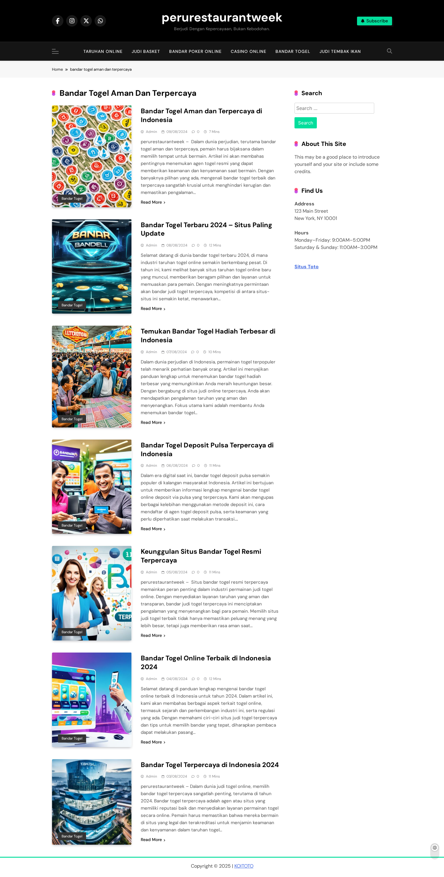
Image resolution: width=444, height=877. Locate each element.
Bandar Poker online (195, 51)
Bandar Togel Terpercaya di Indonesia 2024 (210, 764)
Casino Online (248, 51)
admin (151, 132)
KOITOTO (243, 866)
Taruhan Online (103, 51)
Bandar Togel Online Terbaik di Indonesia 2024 (206, 662)
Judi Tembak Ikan (340, 51)
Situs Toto (306, 266)
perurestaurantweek (222, 17)
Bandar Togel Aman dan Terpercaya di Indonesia (201, 115)
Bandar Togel (292, 51)
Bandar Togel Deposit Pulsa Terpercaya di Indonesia (207, 449)
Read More (151, 202)
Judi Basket (146, 51)
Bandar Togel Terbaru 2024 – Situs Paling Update (206, 229)
